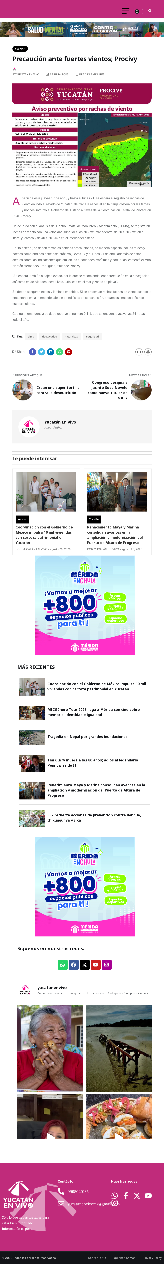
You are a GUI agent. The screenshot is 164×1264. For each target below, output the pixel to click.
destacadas (49, 336)
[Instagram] (107, 965)
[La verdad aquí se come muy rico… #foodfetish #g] (119, 1138)
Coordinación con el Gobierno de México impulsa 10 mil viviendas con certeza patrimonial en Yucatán (44, 535)
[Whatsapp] (63, 965)
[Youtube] (96, 965)
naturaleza (71, 336)
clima (31, 336)
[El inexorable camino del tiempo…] (119, 1048)
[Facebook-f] (125, 1195)
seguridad (92, 336)
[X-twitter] (85, 965)
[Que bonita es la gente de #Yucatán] (50, 1048)
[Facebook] (74, 965)
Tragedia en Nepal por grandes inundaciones (87, 736)
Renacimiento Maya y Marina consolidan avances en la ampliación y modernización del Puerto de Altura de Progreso (115, 535)
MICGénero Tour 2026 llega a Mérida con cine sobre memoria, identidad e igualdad (93, 712)
